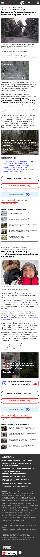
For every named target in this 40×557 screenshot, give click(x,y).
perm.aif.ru (19, 346)
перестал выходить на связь (26, 302)
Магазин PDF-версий (9, 466)
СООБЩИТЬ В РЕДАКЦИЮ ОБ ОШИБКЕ (15, 486)
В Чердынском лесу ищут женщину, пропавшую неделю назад (18, 170)
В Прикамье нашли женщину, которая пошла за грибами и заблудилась (18, 162)
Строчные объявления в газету (13, 474)
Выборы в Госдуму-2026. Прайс (13, 476)
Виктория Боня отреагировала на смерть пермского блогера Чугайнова (21, 446)
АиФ (9, 48)
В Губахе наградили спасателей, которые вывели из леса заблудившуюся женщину (23, 230)
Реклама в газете (24, 463)
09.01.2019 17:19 (6, 8)
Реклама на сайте (8, 463)
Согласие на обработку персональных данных (17, 524)
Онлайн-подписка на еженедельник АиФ (18, 468)
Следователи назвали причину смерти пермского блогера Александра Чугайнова (21, 427)
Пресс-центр (27, 460)
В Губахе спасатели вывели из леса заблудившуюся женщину (19, 236)
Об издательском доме (10, 460)
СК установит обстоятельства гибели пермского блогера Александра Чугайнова (23, 439)
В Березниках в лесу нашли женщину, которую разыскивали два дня (19, 142)
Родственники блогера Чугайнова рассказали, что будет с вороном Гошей (22, 433)
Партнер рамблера (17, 547)
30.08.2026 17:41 (6, 247)
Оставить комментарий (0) (20, 186)
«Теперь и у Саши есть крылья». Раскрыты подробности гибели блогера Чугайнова (18, 365)
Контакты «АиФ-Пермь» (10, 471)
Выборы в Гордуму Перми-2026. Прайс (16, 483)
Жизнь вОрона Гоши (8, 286)
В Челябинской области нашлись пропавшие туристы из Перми (17, 166)
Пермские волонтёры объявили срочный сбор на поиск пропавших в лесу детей (22, 218)
